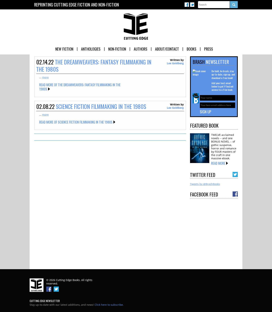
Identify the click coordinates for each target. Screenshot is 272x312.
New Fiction (64, 49)
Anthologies (90, 49)
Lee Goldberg (175, 63)
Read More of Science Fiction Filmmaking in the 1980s (76, 122)
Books (191, 49)
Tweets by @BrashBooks (205, 184)
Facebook (186, 4)
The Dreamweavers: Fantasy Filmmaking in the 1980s (93, 65)
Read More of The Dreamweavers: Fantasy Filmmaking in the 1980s (79, 86)
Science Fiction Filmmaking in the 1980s (101, 106)
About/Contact (167, 49)
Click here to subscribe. (109, 304)
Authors (140, 49)
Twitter (192, 4)
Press (208, 49)
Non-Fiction (117, 49)
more (45, 77)
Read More (218, 163)
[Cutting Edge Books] (136, 27)
